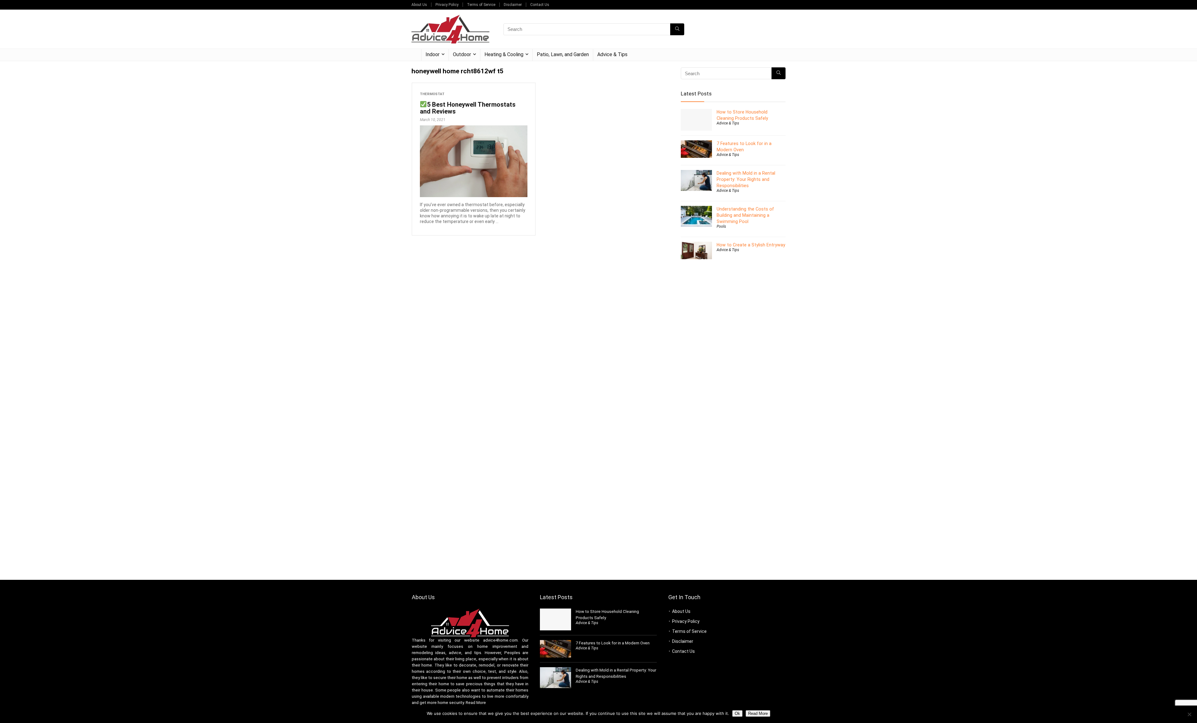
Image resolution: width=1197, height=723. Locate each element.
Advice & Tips (612, 54)
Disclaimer (513, 4)
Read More (476, 702)
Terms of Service (481, 4)
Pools (721, 226)
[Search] (677, 29)
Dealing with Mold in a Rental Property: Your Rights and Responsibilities (746, 179)
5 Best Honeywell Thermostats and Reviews (468, 108)
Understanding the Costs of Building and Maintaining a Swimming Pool (745, 215)
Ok (737, 713)
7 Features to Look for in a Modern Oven (613, 643)
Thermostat (432, 94)
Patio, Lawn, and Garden (563, 54)
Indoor (432, 54)
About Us (419, 4)
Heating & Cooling (503, 54)
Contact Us (539, 4)
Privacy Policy (447, 4)
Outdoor (462, 54)
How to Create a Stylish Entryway (751, 244)
